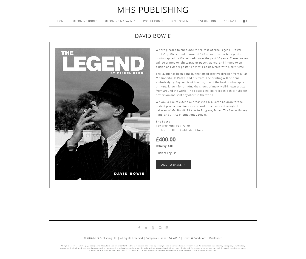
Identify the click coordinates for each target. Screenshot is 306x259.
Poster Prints (153, 21)
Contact (230, 21)
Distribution (207, 21)
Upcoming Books (85, 21)
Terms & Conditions (194, 238)
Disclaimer (215, 238)
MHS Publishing (153, 9)
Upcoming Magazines (120, 21)
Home (61, 21)
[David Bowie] (102, 114)
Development (180, 21)
